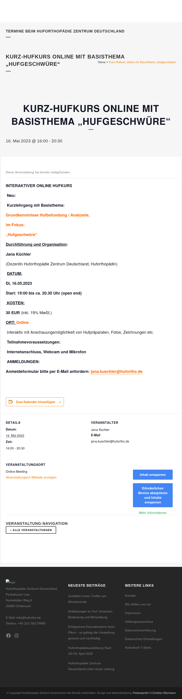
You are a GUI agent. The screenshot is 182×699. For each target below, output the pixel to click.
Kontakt (130, 595)
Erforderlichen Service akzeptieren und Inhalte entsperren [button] (153, 495)
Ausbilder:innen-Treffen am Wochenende (87, 599)
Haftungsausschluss (139, 621)
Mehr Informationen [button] (153, 513)
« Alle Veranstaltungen (31, 530)
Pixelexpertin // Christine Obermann (154, 693)
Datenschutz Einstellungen (143, 639)
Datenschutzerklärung (140, 630)
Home (101, 62)
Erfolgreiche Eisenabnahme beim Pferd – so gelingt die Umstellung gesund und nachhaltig (91, 632)
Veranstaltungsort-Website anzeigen (31, 477)
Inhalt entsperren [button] (153, 474)
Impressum (133, 613)
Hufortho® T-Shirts (138, 647)
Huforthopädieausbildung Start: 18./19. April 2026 (90, 650)
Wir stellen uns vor (138, 604)
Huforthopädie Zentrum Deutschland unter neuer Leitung (91, 666)
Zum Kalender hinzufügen (35, 402)
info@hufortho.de (28, 617)
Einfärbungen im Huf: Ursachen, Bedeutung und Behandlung (90, 614)
